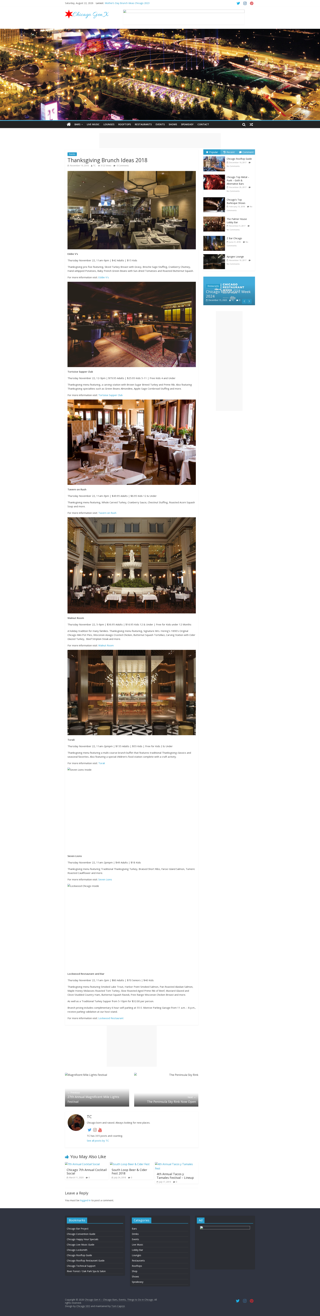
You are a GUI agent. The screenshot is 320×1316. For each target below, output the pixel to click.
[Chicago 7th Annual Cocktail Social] (82, 1164)
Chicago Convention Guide (81, 1233)
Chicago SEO (83, 1306)
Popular (213, 152)
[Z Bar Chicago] (215, 236)
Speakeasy (187, 124)
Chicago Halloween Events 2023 (122, 3)
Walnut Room (106, 645)
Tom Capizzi (118, 1306)
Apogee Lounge (235, 256)
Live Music (93, 124)
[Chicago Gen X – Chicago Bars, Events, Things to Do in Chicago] (68, 124)
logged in (85, 1200)
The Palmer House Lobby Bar (237, 220)
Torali (101, 763)
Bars (77, 124)
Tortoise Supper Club (110, 395)
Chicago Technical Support (81, 1265)
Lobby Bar (137, 1249)
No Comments (233, 166)
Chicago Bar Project (77, 1228)
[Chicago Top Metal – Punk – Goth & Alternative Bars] (215, 174)
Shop (134, 1271)
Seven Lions (105, 879)
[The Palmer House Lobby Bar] (215, 216)
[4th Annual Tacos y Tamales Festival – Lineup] (176, 1164)
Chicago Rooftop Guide (239, 158)
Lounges (109, 124)
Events (160, 124)
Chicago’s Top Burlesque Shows (236, 201)
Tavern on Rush (107, 512)
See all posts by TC (98, 1140)
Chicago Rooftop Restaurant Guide (85, 1260)
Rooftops (124, 124)
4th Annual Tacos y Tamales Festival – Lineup (175, 1176)
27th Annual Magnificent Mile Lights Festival (93, 1097)
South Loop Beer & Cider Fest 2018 (129, 1171)
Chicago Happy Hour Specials (82, 1239)
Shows (173, 124)
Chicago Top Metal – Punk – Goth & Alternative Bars (238, 180)
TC (94, 165)
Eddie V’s (103, 277)
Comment (248, 152)
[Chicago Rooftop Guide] (215, 156)
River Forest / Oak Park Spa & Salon (86, 1271)
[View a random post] (251, 124)
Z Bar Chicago (234, 238)
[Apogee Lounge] (215, 254)
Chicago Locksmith (77, 1249)
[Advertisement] (160, 140)
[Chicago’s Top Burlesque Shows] (215, 197)
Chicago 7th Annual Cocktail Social (87, 1171)
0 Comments (122, 165)
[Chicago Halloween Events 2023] (229, 278)
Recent (230, 152)
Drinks (135, 1233)
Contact (203, 124)
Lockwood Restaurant (111, 1018)
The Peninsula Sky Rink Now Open (171, 1099)
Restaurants (143, 124)
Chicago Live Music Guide (80, 1244)
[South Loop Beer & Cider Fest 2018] (130, 1164)
